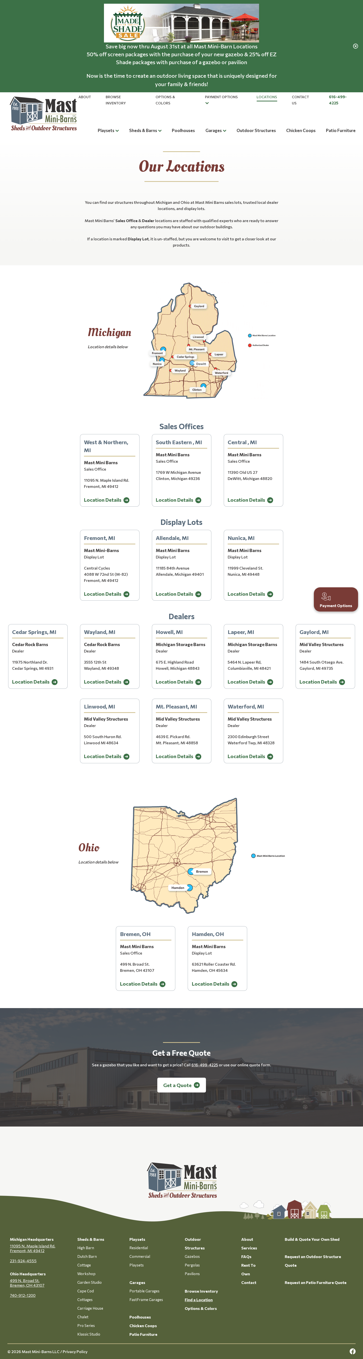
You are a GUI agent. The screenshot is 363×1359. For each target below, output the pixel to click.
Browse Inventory (201, 1291)
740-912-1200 (23, 1295)
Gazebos (192, 1256)
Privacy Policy (75, 1351)
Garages (213, 130)
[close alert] (355, 46)
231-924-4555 (23, 1260)
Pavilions (192, 1273)
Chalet (82, 1317)
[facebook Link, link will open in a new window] (353, 1351)
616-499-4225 (204, 1064)
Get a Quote (177, 1085)
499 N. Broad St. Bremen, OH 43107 (27, 1282)
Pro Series (86, 1325)
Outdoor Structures (256, 130)
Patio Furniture (341, 130)
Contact (248, 1282)
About (85, 97)
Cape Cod (85, 1291)
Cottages (85, 1299)
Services (249, 1247)
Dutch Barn (87, 1256)
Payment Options (221, 97)
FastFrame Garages (146, 1299)
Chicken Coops (301, 130)
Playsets (106, 130)
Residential (138, 1247)
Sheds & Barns (143, 130)
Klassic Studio (88, 1334)
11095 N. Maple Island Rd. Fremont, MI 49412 (32, 1248)
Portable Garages (144, 1291)
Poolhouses (183, 130)
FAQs (246, 1256)
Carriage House (90, 1308)
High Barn (85, 1247)
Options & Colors (201, 1308)
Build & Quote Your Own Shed (312, 1239)
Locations (267, 97)
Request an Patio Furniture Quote (315, 1282)
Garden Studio (89, 1282)
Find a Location (199, 1299)
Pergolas (192, 1265)
